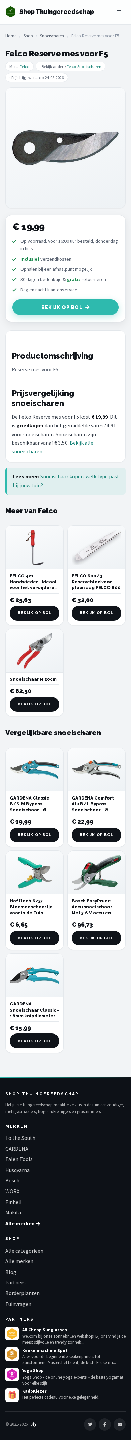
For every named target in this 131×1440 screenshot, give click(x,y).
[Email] (120, 1424)
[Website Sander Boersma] (33, 1424)
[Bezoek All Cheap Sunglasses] (12, 1333)
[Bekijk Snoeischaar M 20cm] (34, 651)
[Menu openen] (119, 12)
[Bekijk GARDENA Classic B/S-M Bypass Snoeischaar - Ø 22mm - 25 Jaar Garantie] (34, 769)
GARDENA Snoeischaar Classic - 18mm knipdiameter (34, 1009)
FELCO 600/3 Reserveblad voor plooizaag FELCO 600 (96, 581)
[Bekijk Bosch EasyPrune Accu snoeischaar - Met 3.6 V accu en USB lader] (96, 872)
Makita (13, 1212)
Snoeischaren (52, 36)
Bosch (12, 1180)
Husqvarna (17, 1170)
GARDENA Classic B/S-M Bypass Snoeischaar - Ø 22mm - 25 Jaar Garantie (29, 809)
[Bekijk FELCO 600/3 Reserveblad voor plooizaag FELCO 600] (96, 547)
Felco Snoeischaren (84, 66)
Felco (25, 66)
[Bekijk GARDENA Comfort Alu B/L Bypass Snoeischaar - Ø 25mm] (96, 769)
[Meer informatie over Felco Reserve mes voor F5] (65, 147)
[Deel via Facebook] (105, 1424)
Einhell (13, 1202)
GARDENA (16, 1148)
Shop (28, 36)
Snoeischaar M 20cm (33, 679)
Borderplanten (22, 1293)
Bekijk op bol (62, 307)
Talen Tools (19, 1159)
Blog (10, 1271)
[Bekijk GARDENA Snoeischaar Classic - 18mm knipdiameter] (34, 975)
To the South (20, 1137)
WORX (12, 1191)
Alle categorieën (24, 1250)
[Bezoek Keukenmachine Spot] (12, 1354)
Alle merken (19, 1261)
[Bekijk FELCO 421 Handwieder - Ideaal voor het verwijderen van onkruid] (34, 547)
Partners (15, 1282)
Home (10, 36)
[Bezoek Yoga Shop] (12, 1374)
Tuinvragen (18, 1304)
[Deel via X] (90, 1424)
